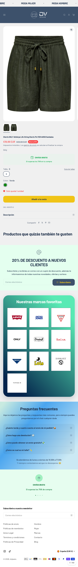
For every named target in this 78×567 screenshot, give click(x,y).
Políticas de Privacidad (13, 542)
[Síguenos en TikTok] (9, 551)
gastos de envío (30, 145)
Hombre (37, 524)
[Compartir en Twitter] (42, 222)
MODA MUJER (19, 3)
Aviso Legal (8, 533)
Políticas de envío (11, 524)
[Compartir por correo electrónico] (49, 222)
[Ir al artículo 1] (6, 128)
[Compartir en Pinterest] (45, 222)
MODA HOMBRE (50, 3)
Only (5, 150)
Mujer (36, 528)
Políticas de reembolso (13, 528)
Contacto (38, 537)
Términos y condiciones (13, 537)
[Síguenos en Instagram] (4, 551)
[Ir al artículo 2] (14, 128)
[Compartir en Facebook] (39, 222)
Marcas (37, 533)
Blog (36, 542)
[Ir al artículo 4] (42, 495)
